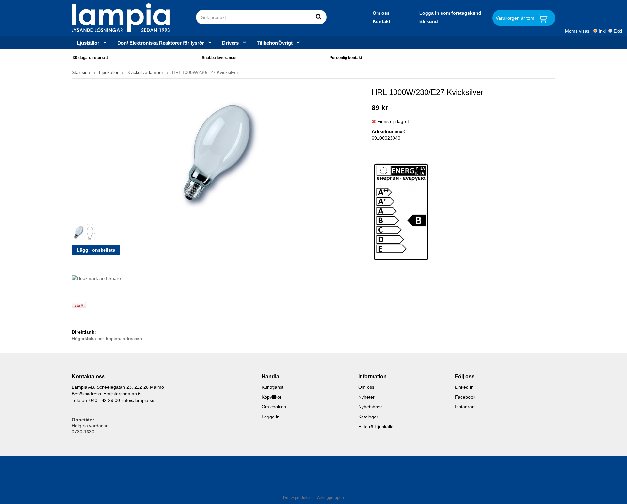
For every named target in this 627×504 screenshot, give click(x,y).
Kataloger (368, 416)
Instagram (465, 406)
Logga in (271, 416)
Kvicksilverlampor (145, 72)
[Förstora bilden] (217, 152)
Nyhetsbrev (370, 406)
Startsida (81, 72)
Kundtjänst (272, 387)
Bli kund (428, 21)
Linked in (464, 387)
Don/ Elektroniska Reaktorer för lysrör (160, 42)
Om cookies (274, 406)
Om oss (381, 13)
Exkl (618, 31)
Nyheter (366, 397)
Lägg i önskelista (96, 250)
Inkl (602, 31)
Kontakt (381, 21)
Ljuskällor (88, 42)
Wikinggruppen (330, 498)
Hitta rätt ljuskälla (376, 426)
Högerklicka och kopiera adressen (107, 338)
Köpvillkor (271, 397)
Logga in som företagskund (450, 13)
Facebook (465, 397)
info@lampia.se (138, 400)
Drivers (230, 42)
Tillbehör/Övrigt (275, 42)
